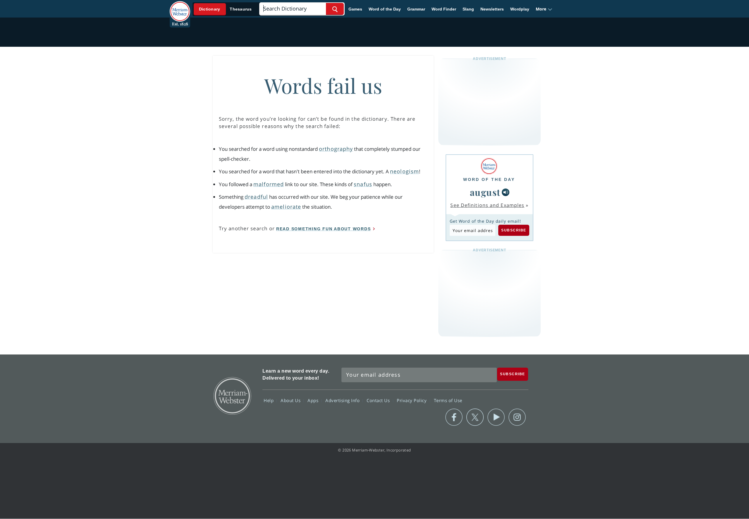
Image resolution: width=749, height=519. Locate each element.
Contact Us (379, 400)
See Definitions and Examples (487, 205)
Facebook (454, 417)
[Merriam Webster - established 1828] (180, 7)
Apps (313, 400)
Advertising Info (343, 400)
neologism (404, 171)
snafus (363, 184)
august (485, 192)
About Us (291, 400)
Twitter (475, 417)
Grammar (416, 9)
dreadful (256, 196)
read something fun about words (323, 228)
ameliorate (286, 206)
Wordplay (519, 9)
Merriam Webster (232, 395)
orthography (336, 148)
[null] (505, 192)
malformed (268, 184)
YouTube (496, 417)
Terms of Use (448, 400)
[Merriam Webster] (489, 166)
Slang (468, 9)
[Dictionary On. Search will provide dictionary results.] (225, 9)
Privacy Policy (412, 400)
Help (269, 400)
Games (355, 9)
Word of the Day (385, 9)
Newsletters (492, 9)
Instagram (517, 417)
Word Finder (444, 9)
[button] (544, 9)
